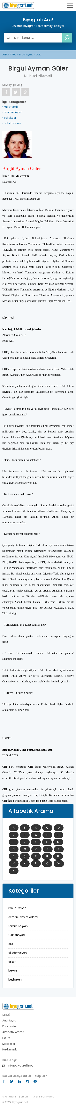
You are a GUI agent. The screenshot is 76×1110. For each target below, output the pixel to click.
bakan (12, 970)
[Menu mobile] (70, 6)
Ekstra (6, 1038)
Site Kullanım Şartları (15, 1096)
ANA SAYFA (9, 54)
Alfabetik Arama (13, 1032)
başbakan (15, 980)
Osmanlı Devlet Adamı (23, 917)
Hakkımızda (10, 1049)
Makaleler (8, 1044)
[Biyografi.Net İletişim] (18, 1006)
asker (12, 962)
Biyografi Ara (18, 5)
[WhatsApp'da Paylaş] (25, 92)
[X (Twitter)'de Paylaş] (16, 92)
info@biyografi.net (20, 1065)
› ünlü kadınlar (11, 123)
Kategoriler (9, 1026)
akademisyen (17, 953)
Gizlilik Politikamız (44, 1096)
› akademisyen (12, 112)
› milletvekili (10, 107)
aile (10, 944)
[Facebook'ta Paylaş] (6, 92)
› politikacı (9, 118)
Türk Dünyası (16, 935)
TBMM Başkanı (18, 926)
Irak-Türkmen (17, 908)
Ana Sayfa (9, 1020)
